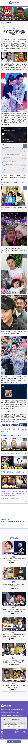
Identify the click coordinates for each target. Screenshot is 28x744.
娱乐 (14, 28)
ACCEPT (19, 726)
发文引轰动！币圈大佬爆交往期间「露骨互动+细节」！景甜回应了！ (14, 559)
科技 (2, 733)
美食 (2, 736)
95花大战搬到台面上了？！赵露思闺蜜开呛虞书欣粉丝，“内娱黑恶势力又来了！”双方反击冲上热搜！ (14, 636)
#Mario (6, 498)
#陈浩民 (17, 498)
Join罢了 (10, 421)
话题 (2, 729)
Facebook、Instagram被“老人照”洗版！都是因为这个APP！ (14, 435)
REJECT (8, 726)
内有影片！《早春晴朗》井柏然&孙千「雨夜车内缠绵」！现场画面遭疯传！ (14, 610)
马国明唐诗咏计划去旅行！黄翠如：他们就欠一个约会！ (14, 472)
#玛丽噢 (12, 498)
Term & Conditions (20, 731)
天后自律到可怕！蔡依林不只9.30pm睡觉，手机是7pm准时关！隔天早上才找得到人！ (14, 661)
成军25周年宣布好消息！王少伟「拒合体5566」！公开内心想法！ (14, 686)
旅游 (2, 734)
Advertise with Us (20, 733)
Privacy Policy (19, 729)
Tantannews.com (5, 709)
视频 (2, 738)
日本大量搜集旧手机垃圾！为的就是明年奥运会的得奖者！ (14, 453)
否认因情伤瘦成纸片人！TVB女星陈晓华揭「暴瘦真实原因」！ (14, 585)
